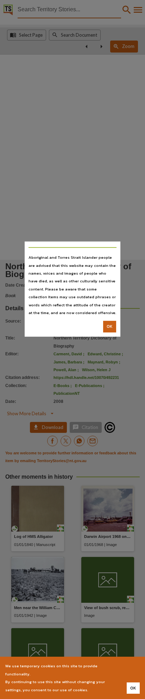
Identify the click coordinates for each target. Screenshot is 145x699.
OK (110, 327)
